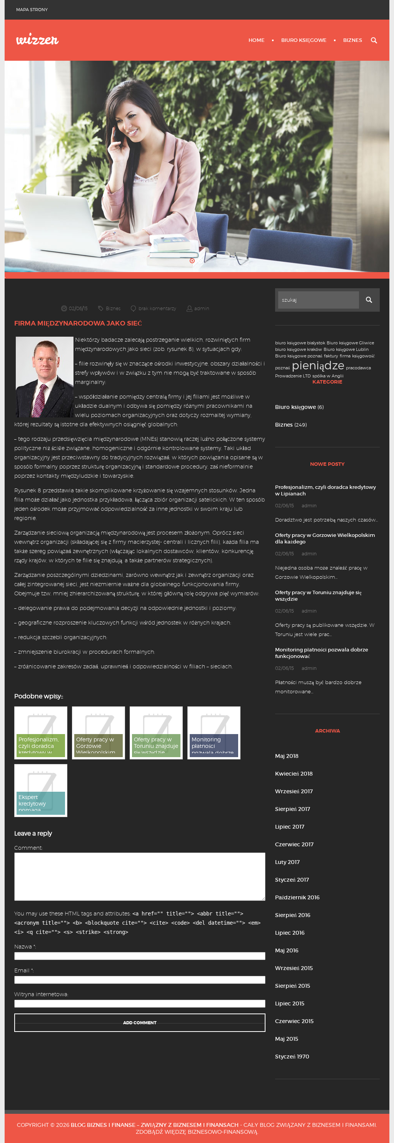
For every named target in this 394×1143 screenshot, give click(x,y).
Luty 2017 (287, 862)
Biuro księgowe (304, 40)
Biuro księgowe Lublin (346, 349)
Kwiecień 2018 (294, 773)
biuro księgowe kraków (298, 349)
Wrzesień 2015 (294, 968)
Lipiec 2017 (289, 826)
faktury (331, 356)
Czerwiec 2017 (294, 844)
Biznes (352, 40)
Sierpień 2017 (292, 809)
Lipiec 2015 (289, 1003)
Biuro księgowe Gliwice (350, 343)
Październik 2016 (297, 897)
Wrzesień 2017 (294, 791)
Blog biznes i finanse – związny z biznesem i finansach (155, 1124)
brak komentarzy (157, 308)
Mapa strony (32, 9)
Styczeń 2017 (292, 879)
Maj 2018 (287, 756)
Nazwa (24, 947)
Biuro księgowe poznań (298, 356)
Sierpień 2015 (292, 985)
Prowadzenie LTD (293, 376)
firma (345, 356)
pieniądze (318, 365)
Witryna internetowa (40, 994)
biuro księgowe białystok (300, 343)
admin (201, 308)
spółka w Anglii (328, 376)
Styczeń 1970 (292, 1056)
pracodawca (358, 367)
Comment (28, 848)
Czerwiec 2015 (294, 1021)
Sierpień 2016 (293, 915)
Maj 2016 (287, 950)
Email (23, 970)
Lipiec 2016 (290, 932)
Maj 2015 (286, 1038)
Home (257, 40)
